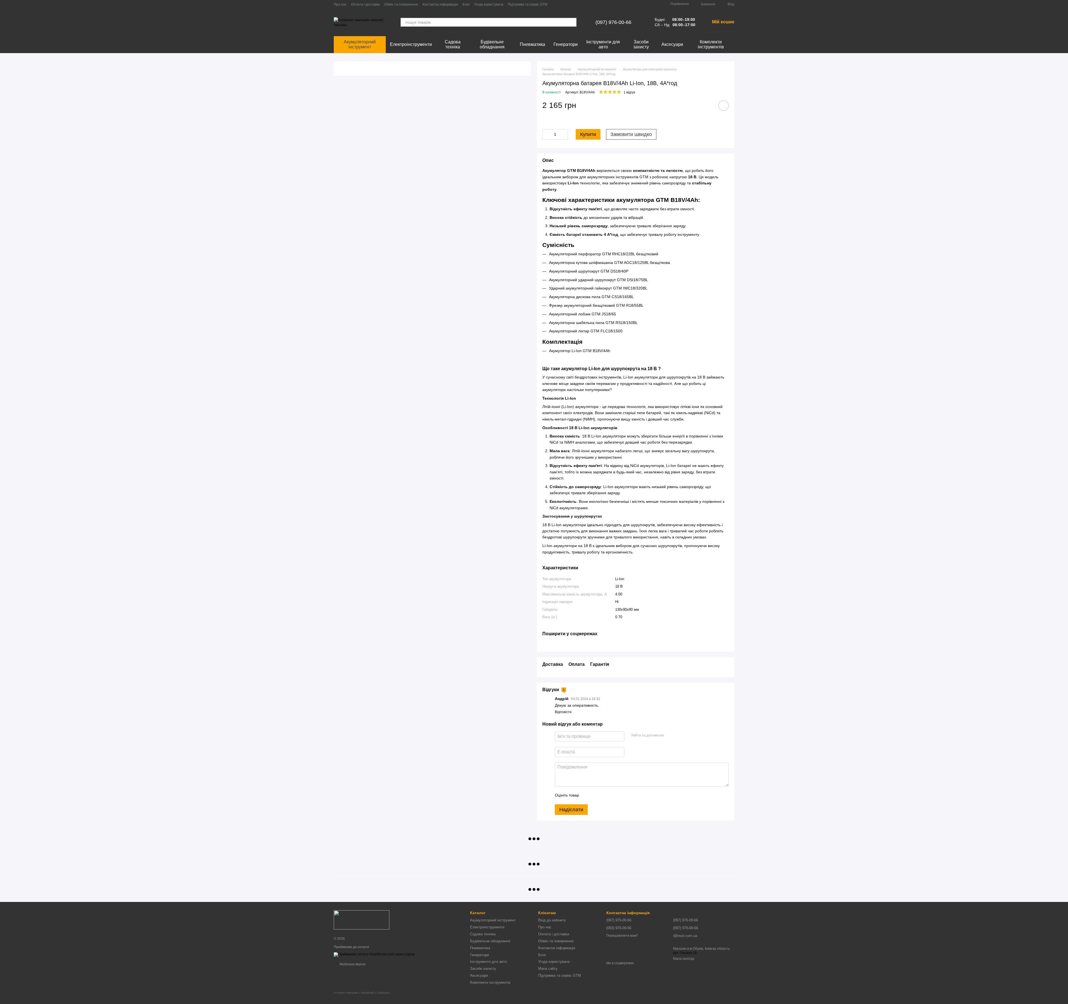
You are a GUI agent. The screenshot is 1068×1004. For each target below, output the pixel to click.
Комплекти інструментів (711, 44)
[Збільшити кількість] (564, 134)
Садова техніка (453, 44)
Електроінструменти (411, 44)
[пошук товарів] (572, 22)
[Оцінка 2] (597, 795)
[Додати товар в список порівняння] (708, 105)
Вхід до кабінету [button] (552, 920)
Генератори (565, 44)
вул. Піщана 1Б (685, 953)
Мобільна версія (352, 964)
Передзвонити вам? (622, 936)
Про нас (340, 4)
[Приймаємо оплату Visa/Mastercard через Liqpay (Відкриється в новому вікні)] (374, 954)
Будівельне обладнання (492, 44)
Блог (466, 4)
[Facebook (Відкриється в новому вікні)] (562, 4)
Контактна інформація (440, 4)
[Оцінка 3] (606, 795)
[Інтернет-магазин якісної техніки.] (361, 920)
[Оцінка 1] (588, 795)
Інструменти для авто (603, 44)
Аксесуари (672, 44)
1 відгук (629, 92)
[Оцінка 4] (614, 795)
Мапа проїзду (683, 959)
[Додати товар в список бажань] (723, 105)
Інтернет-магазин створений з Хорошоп (362, 992)
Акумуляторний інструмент (360, 44)
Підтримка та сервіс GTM (527, 4)
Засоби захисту (641, 44)
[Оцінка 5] (623, 795)
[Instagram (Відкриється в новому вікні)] (555, 4)
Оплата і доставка (365, 4)
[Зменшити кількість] (546, 134)
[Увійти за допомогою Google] (679, 735)
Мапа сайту (548, 968)
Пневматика (532, 44)
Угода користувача (488, 4)
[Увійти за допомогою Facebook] (670, 735)
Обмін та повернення (401, 4)
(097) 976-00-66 (613, 22)
